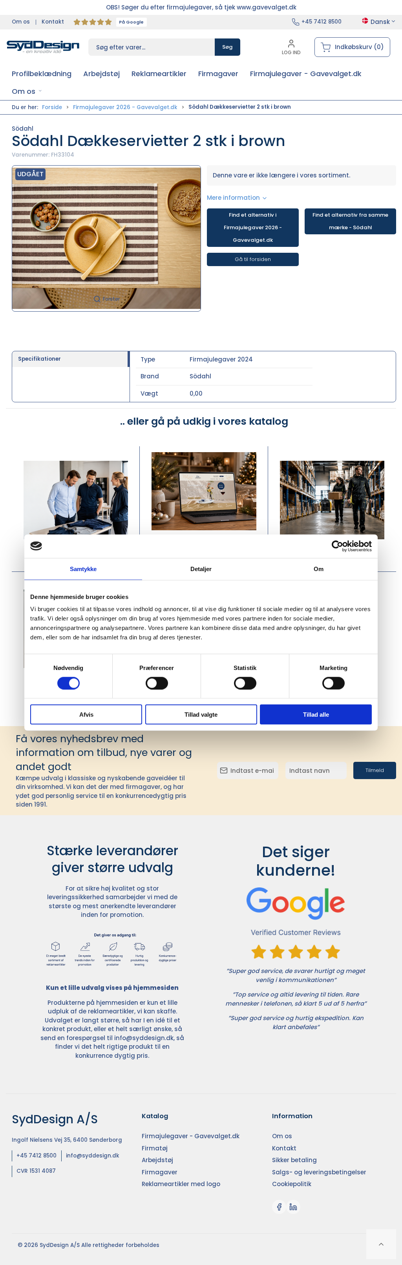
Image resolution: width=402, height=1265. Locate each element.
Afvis (86, 714)
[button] (27, 91)
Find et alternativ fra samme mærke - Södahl (350, 221)
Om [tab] (318, 568)
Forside (52, 107)
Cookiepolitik (291, 1184)
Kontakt (53, 22)
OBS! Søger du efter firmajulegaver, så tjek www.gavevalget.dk (201, 7)
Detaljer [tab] (201, 568)
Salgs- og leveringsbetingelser (319, 1172)
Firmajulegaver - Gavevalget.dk (190, 1136)
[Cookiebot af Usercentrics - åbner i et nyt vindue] (337, 546)
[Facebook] (279, 1207)
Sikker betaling (294, 1160)
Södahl (22, 128)
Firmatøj (76, 549)
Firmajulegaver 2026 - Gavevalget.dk (125, 107)
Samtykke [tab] (83, 568)
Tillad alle (316, 714)
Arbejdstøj (332, 549)
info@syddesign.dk (144, 1038)
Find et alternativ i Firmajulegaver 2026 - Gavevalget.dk (253, 227)
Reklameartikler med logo (181, 1184)
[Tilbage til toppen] (381, 1244)
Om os (21, 22)
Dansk (380, 22)
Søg (227, 47)
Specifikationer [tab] (39, 359)
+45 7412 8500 (322, 22)
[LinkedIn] (293, 1207)
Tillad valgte (201, 714)
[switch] (157, 683)
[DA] (43, 47)
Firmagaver (159, 1172)
